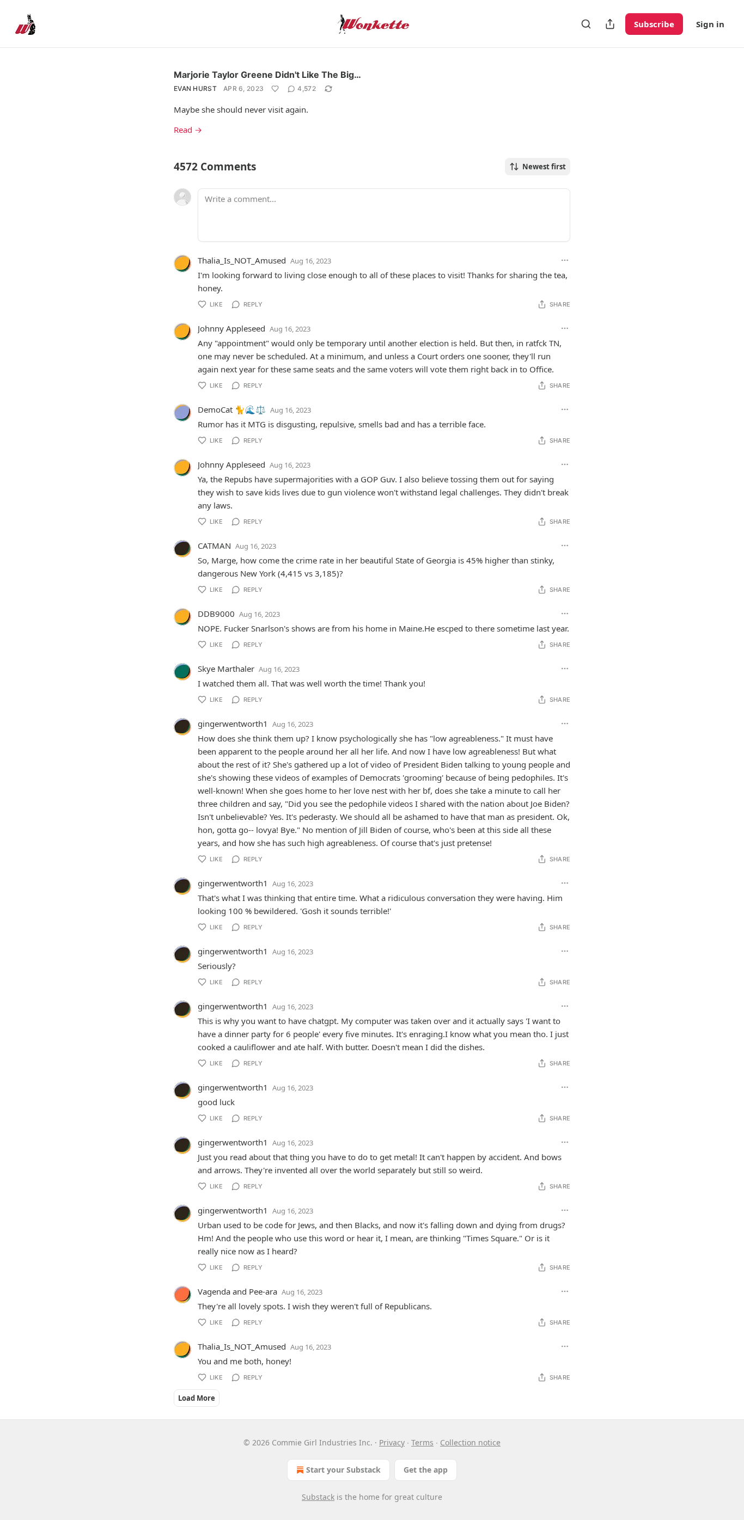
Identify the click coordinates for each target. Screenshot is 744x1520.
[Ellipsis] (565, 260)
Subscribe (654, 24)
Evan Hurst (195, 88)
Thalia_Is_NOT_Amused (242, 260)
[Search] (586, 24)
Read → (188, 129)
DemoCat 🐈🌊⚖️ (232, 409)
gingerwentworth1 (233, 723)
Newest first (544, 166)
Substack (318, 1497)
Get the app (426, 1469)
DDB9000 (216, 613)
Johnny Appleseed (231, 328)
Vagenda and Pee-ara (237, 1291)
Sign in (710, 24)
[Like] (275, 88)
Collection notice (470, 1442)
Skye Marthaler (226, 668)
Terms (422, 1442)
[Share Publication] (610, 24)
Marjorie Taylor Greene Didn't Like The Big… (267, 74)
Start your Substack (343, 1469)
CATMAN (214, 545)
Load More (196, 1398)
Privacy (392, 1442)
